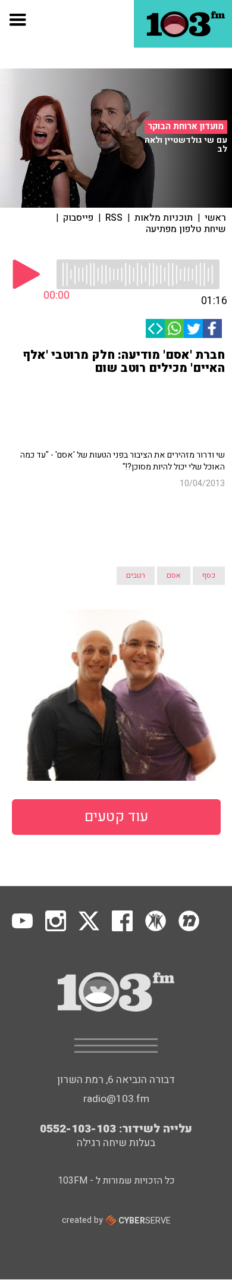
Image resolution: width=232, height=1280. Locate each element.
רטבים (135, 575)
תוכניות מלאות (163, 218)
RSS (114, 218)
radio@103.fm (116, 1099)
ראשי (215, 218)
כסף (208, 575)
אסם (174, 575)
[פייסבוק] (212, 328)
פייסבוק (78, 218)
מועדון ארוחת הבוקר (186, 126)
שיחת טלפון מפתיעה (186, 229)
